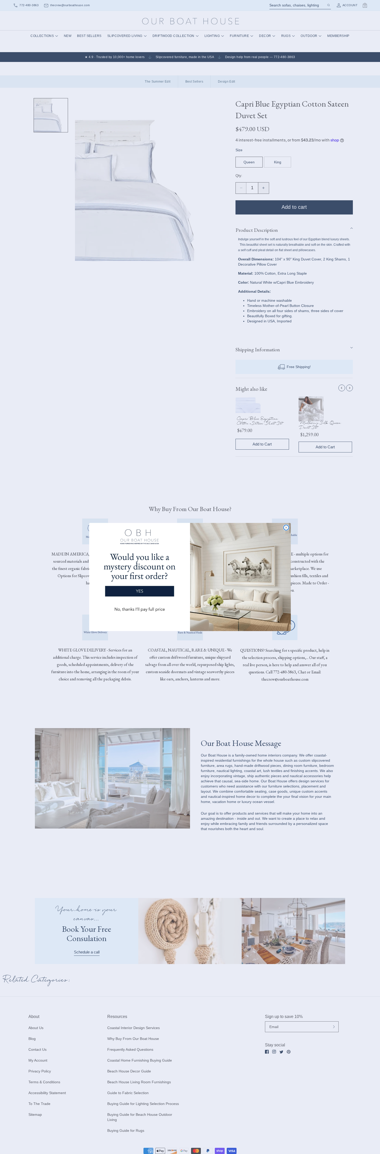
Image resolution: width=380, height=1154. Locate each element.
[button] (139, 572)
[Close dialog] (286, 527)
